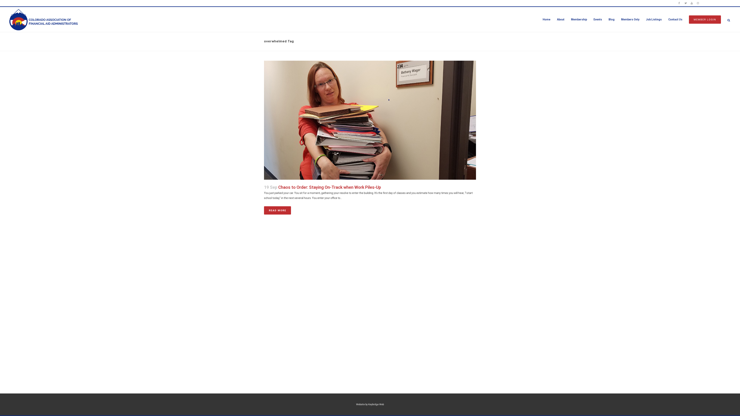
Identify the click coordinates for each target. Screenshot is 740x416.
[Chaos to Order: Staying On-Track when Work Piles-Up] (370, 120)
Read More (277, 210)
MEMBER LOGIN (705, 19)
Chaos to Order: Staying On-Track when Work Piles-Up (329, 187)
